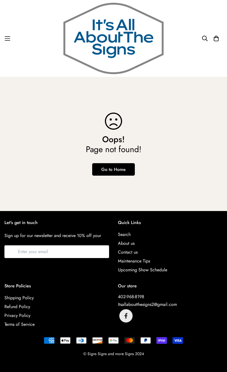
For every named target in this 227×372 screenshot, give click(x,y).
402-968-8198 (131, 296)
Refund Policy (17, 306)
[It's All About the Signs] (113, 38)
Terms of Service (19, 324)
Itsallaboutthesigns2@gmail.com (147, 304)
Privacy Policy (17, 315)
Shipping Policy (19, 298)
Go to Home (113, 169)
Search (124, 234)
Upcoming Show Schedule (142, 270)
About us (126, 243)
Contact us (128, 252)
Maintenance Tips (134, 261)
